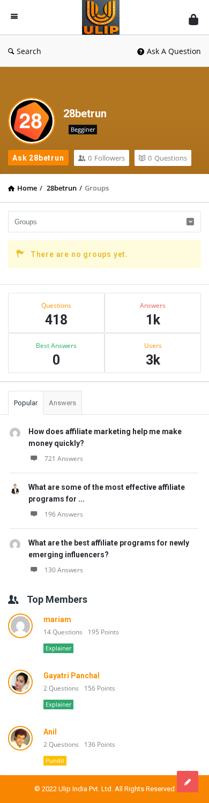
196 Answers (63, 514)
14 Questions (63, 632)
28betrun (85, 113)
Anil (50, 732)
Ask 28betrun (38, 158)
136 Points (99, 744)
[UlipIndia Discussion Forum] (103, 17)
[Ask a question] (187, 781)
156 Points (99, 688)
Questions (167, 158)
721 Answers (63, 458)
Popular (26, 403)
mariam (57, 619)
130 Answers (63, 569)
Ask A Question (174, 51)
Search (29, 51)
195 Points (103, 632)
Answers (62, 403)
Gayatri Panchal (71, 675)
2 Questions (61, 688)
